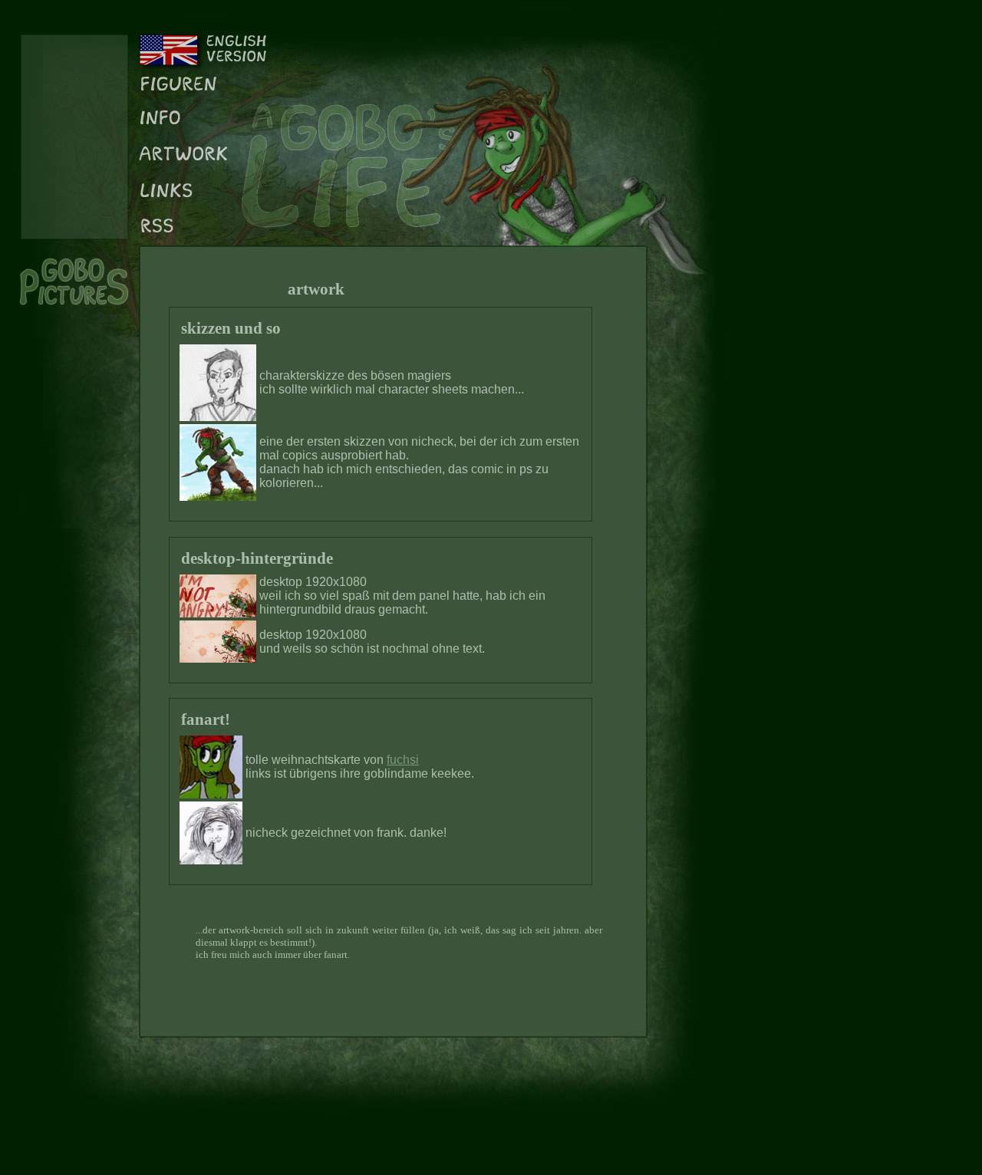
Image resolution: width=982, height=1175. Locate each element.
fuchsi (403, 759)
